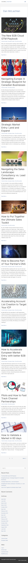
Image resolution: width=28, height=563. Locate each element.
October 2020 (4, 523)
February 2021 (4, 519)
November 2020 (4, 521)
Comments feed (4, 551)
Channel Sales (4, 41)
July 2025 (3, 501)
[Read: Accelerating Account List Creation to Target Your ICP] (14, 291)
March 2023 (4, 505)
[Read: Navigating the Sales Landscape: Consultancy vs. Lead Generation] (14, 158)
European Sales (11, 41)
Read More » (4, 54)
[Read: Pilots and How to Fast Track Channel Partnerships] (14, 386)
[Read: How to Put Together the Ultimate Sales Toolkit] (14, 207)
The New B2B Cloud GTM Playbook (8, 475)
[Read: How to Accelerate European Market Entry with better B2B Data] (14, 338)
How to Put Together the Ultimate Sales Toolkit (12, 219)
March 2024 (4, 503)
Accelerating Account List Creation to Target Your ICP (13, 304)
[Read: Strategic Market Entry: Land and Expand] (14, 114)
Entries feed (3, 549)
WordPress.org (4, 553)
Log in (2, 547)
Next (24, 458)
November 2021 (4, 513)
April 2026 (3, 499)
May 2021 (3, 515)
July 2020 (3, 529)
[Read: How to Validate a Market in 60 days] (14, 427)
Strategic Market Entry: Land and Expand (10, 127)
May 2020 (3, 531)
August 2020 (4, 527)
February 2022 (4, 511)
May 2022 (3, 509)
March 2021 (3, 517)
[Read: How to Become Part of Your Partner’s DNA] (14, 251)
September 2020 (4, 525)
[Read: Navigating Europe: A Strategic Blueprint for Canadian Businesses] (14, 67)
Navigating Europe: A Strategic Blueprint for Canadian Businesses (13, 81)
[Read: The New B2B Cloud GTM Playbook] (14, 25)
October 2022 (4, 507)
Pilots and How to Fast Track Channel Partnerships (14, 398)
